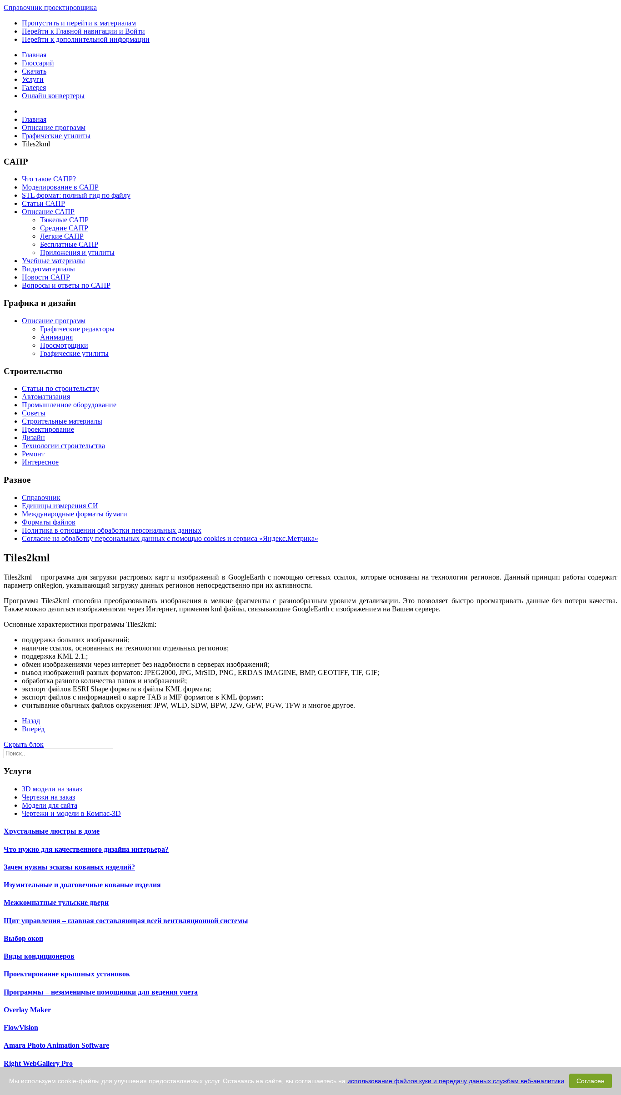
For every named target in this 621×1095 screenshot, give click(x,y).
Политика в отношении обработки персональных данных (111, 530)
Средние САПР (64, 228)
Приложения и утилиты (77, 252)
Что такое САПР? (49, 179)
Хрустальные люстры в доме (52, 831)
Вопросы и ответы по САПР (66, 285)
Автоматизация (46, 396)
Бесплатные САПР (69, 244)
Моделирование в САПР (60, 187)
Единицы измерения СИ (60, 506)
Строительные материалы (62, 421)
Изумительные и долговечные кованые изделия (82, 885)
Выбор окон (23, 938)
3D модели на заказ (52, 789)
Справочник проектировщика (50, 7)
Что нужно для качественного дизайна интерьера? (86, 849)
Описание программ (53, 321)
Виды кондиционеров (39, 956)
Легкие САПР (62, 236)
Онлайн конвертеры (53, 96)
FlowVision (21, 1027)
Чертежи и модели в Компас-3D (71, 813)
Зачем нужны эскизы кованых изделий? (69, 867)
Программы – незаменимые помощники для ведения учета (101, 992)
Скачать (34, 71)
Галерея (34, 87)
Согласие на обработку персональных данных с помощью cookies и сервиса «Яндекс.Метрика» (170, 538)
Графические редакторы (77, 329)
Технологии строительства (63, 446)
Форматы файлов (48, 522)
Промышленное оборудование (69, 405)
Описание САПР (48, 211)
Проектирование (48, 429)
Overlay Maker (27, 1010)
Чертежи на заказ (48, 797)
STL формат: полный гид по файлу (76, 195)
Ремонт (33, 454)
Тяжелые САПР (64, 220)
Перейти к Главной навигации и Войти (83, 31)
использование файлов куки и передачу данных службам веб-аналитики (455, 1081)
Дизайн (33, 437)
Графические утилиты (74, 353)
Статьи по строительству (60, 388)
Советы (33, 413)
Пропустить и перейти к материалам (79, 23)
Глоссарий (38, 63)
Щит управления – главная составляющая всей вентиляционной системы (126, 921)
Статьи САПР (43, 203)
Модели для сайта (49, 805)
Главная (34, 55)
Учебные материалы (53, 261)
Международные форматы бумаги (74, 514)
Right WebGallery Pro (38, 1063)
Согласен (590, 1081)
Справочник (41, 497)
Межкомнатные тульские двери (56, 902)
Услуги (33, 79)
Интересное (40, 462)
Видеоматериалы (48, 269)
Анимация (56, 337)
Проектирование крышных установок (67, 974)
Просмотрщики (64, 345)
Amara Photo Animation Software (56, 1045)
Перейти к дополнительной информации (86, 39)
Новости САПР (46, 277)
